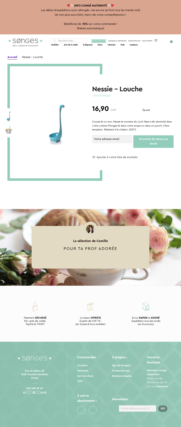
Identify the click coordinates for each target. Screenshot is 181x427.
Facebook (81, 410)
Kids (123, 45)
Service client (85, 376)
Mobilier (55, 45)
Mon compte (147, 41)
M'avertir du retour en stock (153, 141)
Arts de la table (71, 45)
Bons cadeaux (99, 41)
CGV (79, 381)
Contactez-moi (134, 41)
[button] (115, 157)
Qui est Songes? (121, 365)
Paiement (82, 371)
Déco (100, 45)
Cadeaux (134, 45)
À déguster (88, 45)
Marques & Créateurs (117, 41)
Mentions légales (122, 376)
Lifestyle (111, 45)
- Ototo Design (101, 95)
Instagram (93, 410)
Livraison (82, 365)
